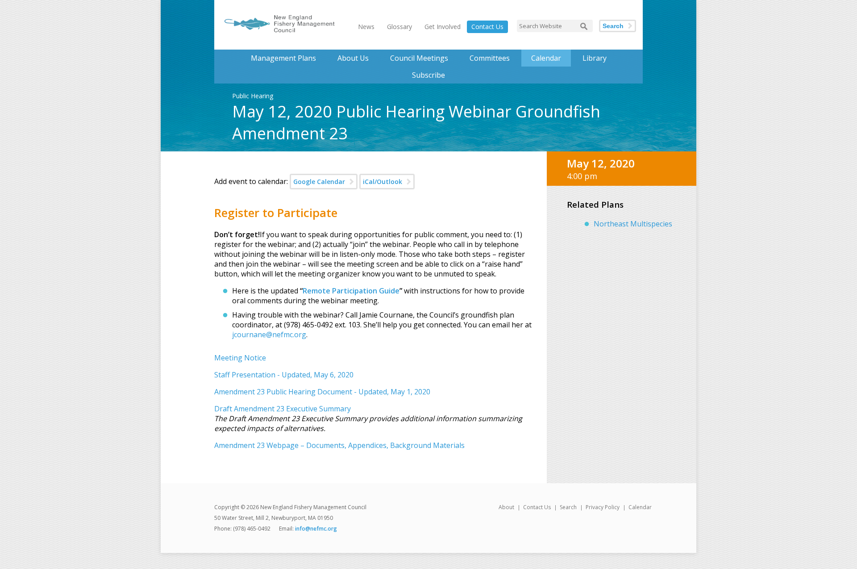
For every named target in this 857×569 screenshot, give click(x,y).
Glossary (399, 26)
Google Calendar (319, 181)
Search (613, 25)
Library (594, 58)
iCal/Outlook (382, 181)
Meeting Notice (240, 358)
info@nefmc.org (316, 528)
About (506, 507)
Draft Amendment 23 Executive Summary (282, 409)
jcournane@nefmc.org (269, 334)
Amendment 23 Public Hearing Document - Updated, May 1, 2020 (322, 392)
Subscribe (428, 75)
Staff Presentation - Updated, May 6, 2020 (284, 375)
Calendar (546, 58)
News (366, 26)
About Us (353, 58)
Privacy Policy (603, 507)
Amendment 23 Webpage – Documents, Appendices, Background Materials (339, 445)
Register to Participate (275, 213)
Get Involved (442, 26)
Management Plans (283, 58)
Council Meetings (419, 58)
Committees (490, 58)
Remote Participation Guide (351, 291)
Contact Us (487, 26)
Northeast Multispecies (633, 224)
